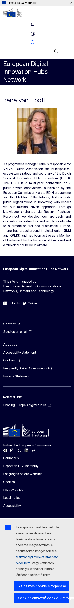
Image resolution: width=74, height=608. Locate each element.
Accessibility (12, 506)
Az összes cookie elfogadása (42, 586)
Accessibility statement (19, 352)
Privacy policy (13, 490)
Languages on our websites (22, 474)
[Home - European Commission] (12, 12)
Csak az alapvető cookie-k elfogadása (43, 598)
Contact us (11, 458)
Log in (32, 25)
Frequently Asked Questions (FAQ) (28, 368)
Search (32, 42)
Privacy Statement (16, 376)
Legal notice (12, 498)
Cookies (9, 482)
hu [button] (32, 33)
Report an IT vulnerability (21, 466)
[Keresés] (56, 51)
